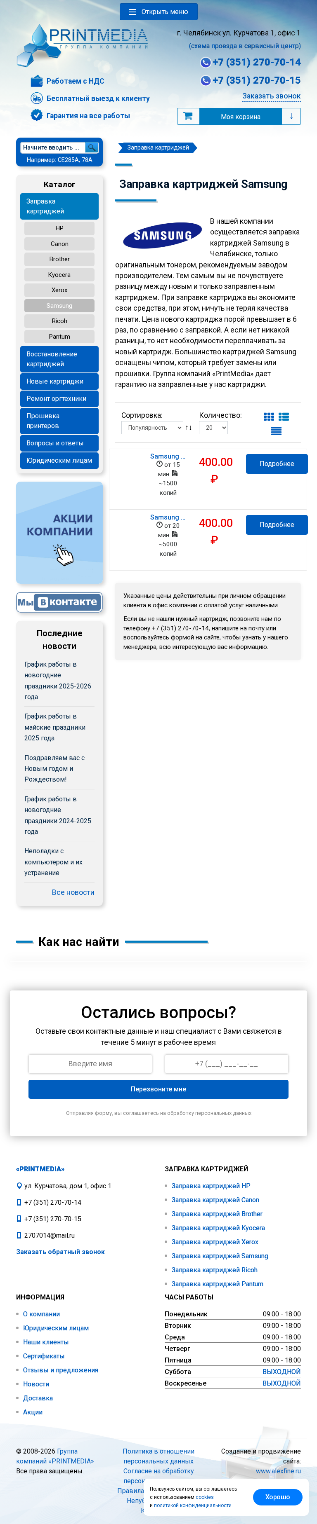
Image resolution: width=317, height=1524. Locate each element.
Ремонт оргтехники (56, 399)
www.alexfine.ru (278, 1471)
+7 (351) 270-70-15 (257, 80)
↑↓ (189, 427)
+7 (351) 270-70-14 (257, 62)
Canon (60, 244)
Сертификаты (43, 1356)
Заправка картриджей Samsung (219, 1256)
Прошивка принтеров (42, 421)
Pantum (59, 336)
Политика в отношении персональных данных (158, 1456)
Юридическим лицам (59, 460)
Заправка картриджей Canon (214, 1200)
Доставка (37, 1398)
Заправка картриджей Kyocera (217, 1228)
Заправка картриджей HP (210, 1186)
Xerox (59, 290)
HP (60, 228)
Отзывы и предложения (59, 1370)
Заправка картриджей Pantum (216, 1284)
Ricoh (59, 321)
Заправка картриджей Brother (216, 1214)
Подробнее (277, 464)
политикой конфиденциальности (193, 1505)
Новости (35, 1384)
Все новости (73, 892)
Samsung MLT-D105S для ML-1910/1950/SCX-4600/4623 (168, 456)
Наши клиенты (45, 1342)
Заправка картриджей (45, 206)
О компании (40, 1314)
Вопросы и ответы (55, 443)
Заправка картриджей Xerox (214, 1242)
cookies (205, 1497)
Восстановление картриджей (51, 359)
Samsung (59, 305)
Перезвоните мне (158, 1089)
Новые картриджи (54, 381)
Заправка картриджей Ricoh (214, 1270)
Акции (32, 1412)
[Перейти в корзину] (187, 115)
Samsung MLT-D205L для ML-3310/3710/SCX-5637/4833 (168, 517)
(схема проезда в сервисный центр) (245, 46)
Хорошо (277, 1497)
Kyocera (59, 275)
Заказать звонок (271, 96)
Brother (60, 259)
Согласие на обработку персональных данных (158, 1476)
